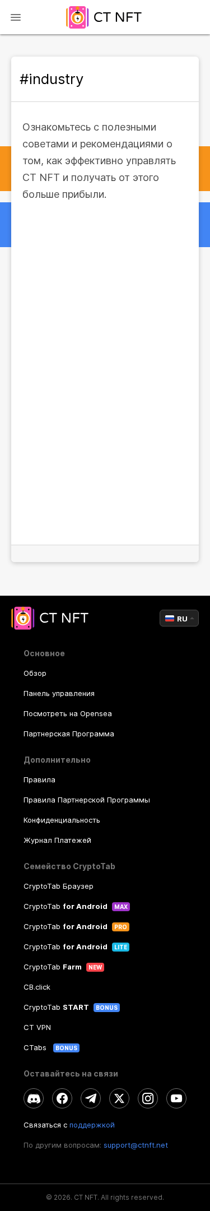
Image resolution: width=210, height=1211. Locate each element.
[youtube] (176, 1098)
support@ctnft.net (136, 1144)
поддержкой (92, 1124)
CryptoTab (66, 906)
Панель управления (59, 693)
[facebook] (62, 1098)
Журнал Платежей (57, 840)
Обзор (35, 673)
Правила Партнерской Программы (87, 799)
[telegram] (91, 1098)
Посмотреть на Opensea (68, 713)
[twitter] (119, 1098)
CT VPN (37, 1027)
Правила (39, 779)
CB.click (37, 986)
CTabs (36, 1047)
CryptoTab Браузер (59, 885)
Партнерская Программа (69, 733)
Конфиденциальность (62, 819)
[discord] (34, 1098)
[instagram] (148, 1098)
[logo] (105, 17)
